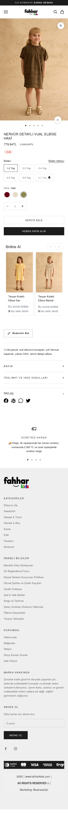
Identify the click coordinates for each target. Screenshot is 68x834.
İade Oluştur (10, 661)
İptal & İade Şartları (14, 595)
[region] (34, 440)
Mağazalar (9, 643)
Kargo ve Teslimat (14, 601)
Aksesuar (9, 547)
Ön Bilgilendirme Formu (16, 571)
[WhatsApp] (21, 400)
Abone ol (15, 735)
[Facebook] (6, 400)
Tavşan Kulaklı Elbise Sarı (16, 298)
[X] (28, 400)
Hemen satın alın (34, 231)
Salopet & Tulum (13, 517)
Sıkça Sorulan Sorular (16, 655)
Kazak (7, 529)
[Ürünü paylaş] (57, 119)
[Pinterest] (13, 400)
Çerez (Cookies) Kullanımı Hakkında (23, 607)
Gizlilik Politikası (13, 589)
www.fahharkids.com (37, 776)
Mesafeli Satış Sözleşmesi (18, 565)
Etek (6, 535)
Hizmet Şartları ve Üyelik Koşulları (22, 583)
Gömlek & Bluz (12, 523)
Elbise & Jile (11, 505)
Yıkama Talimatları (14, 618)
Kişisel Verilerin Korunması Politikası (24, 577)
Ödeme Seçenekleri (14, 612)
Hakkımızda (10, 637)
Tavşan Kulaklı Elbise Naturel (46, 298)
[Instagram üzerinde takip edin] (15, 749)
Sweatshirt (9, 511)
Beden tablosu (56, 161)
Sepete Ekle (34, 220)
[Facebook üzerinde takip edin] (6, 749)
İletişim (8, 649)
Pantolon (8, 541)
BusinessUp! (40, 790)
